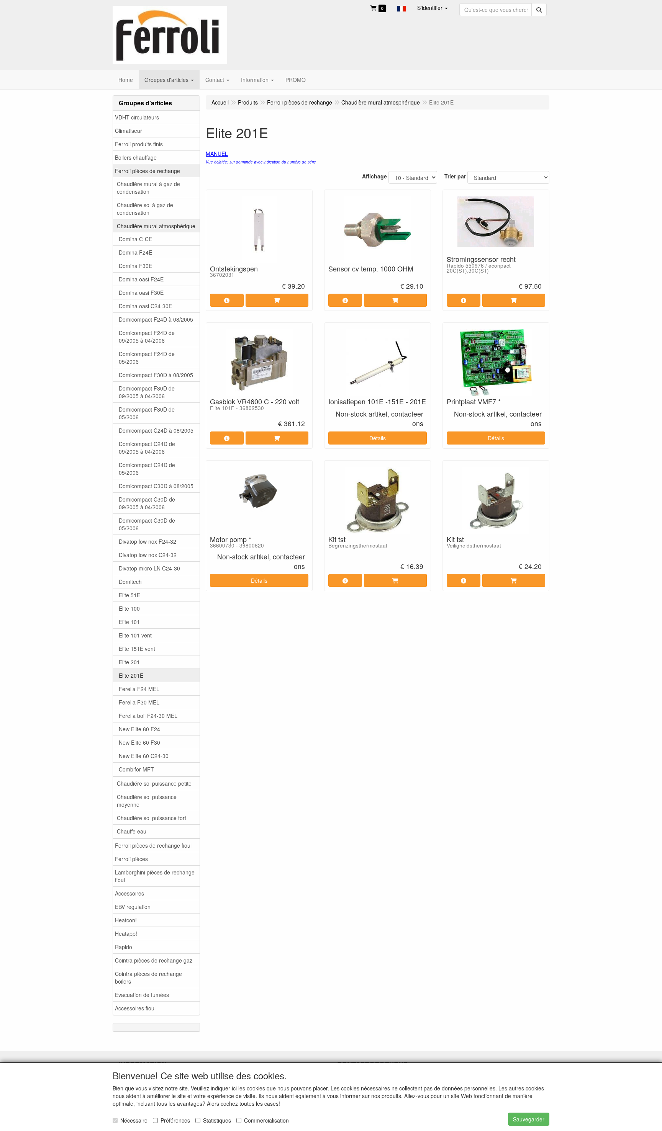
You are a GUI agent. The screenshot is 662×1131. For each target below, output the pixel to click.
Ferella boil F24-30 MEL (148, 715)
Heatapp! (126, 933)
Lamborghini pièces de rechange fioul (155, 876)
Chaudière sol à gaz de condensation (145, 208)
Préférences (175, 1120)
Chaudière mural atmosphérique (156, 226)
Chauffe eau (131, 831)
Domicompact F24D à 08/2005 (156, 319)
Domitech (130, 581)
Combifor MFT (136, 769)
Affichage (374, 176)
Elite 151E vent (137, 648)
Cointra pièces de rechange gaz (153, 960)
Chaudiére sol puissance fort (151, 818)
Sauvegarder (528, 1119)
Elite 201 (129, 662)
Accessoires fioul (135, 1008)
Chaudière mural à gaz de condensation (148, 187)
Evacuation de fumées (142, 995)
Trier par (455, 176)
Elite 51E (129, 595)
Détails (377, 438)
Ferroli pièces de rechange (147, 171)
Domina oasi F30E (141, 292)
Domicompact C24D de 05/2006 (147, 468)
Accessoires (129, 893)
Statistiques (217, 1120)
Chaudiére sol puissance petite (154, 783)
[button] (401, 7)
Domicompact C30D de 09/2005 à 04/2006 (147, 503)
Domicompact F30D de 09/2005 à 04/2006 (147, 392)
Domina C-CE (135, 239)
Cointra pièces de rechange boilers (148, 977)
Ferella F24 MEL (139, 689)
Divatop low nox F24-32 (147, 541)
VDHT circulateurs (137, 117)
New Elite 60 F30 (139, 742)
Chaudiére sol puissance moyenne (147, 800)
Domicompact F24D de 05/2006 (147, 357)
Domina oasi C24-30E (145, 306)
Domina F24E (135, 252)
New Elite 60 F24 (139, 729)
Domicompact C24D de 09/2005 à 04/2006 (147, 447)
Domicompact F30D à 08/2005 (156, 375)
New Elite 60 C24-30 (144, 756)
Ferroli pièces (131, 859)
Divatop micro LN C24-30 (149, 568)
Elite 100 (129, 608)
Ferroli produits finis (139, 144)
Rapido (123, 947)
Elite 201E (131, 675)
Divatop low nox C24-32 (148, 555)
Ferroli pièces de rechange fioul (153, 845)
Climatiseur (128, 130)
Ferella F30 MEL (139, 702)
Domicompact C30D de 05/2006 (147, 524)
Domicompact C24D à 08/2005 (156, 430)
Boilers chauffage (136, 157)
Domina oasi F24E (141, 279)
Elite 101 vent (135, 635)
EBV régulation (133, 906)
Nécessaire (133, 1120)
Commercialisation (266, 1120)
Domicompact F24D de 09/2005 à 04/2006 (147, 336)
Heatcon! (126, 920)
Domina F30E (135, 266)
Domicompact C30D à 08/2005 (156, 486)
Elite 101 (129, 622)
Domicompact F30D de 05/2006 (147, 413)
